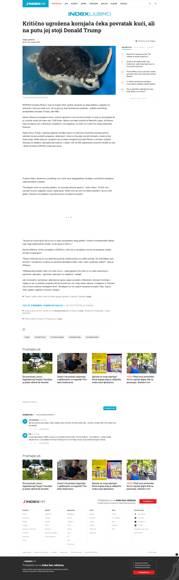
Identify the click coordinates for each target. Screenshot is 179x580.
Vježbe (92, 525)
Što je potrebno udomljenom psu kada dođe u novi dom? (140, 90)
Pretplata (57, 4)
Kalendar (26, 537)
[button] (26, 362)
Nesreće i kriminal (29, 529)
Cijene (114, 4)
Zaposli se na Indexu (41, 552)
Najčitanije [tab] (139, 47)
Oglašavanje (27, 552)
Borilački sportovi (51, 533)
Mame (69, 529)
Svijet (25, 514)
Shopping (70, 514)
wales (26, 337)
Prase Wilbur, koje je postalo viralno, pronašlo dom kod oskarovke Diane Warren (141, 74)
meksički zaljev (75, 337)
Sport (84, 4)
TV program (116, 518)
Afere (25, 540)
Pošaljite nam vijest (141, 529)
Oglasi (104, 4)
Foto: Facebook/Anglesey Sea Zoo (35, 97)
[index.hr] (36, 3)
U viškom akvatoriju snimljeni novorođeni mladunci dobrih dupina (141, 82)
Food (69, 525)
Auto (69, 533)
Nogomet (48, 514)
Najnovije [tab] (127, 47)
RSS (113, 529)
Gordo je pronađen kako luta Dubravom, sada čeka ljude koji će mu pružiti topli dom (140, 64)
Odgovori (93, 529)
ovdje (80, 311)
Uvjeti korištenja (76, 552)
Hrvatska (26, 518)
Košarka (48, 529)
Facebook (141, 514)
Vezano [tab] (150, 47)
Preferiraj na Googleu (146, 41)
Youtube (141, 518)
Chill (68, 540)
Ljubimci (70, 522)
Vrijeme (115, 525)
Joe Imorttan (34, 420)
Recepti (92, 518)
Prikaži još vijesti (138, 98)
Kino (113, 522)
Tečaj (114, 514)
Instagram (142, 522)
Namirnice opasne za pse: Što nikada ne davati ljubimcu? (139, 55)
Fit (68, 537)
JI (25, 421)
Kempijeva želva (92, 337)
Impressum (64, 552)
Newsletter (138, 533)
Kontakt (54, 552)
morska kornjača (57, 337)
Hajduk (47, 522)
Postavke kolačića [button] (91, 552)
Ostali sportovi (50, 537)
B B (30, 434)
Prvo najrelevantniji (44, 415)
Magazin (71, 510)
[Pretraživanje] (154, 3)
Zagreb (25, 525)
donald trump (40, 337)
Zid (66, 4)
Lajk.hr (92, 522)
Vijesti (74, 4)
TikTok (140, 525)
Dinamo (48, 518)
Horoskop (70, 544)
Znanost (26, 533)
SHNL (47, 525)
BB (25, 435)
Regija (25, 522)
